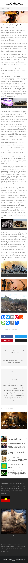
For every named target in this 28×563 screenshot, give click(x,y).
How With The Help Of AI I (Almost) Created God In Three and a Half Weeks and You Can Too (17, 466)
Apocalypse (7, 329)
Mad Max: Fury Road (11, 330)
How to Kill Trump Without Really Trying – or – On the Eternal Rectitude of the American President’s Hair (17, 459)
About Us (5, 559)
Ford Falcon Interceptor (17, 329)
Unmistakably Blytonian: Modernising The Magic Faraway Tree (17, 438)
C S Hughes (4, 27)
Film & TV (11, 27)
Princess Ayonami (13, 535)
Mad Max (4, 330)
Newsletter (14, 560)
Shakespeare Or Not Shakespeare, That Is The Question (15, 351)
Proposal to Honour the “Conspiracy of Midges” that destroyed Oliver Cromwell (17, 452)
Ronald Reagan (21, 330)
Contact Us (11, 559)
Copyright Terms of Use (20, 559)
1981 (3, 329)
